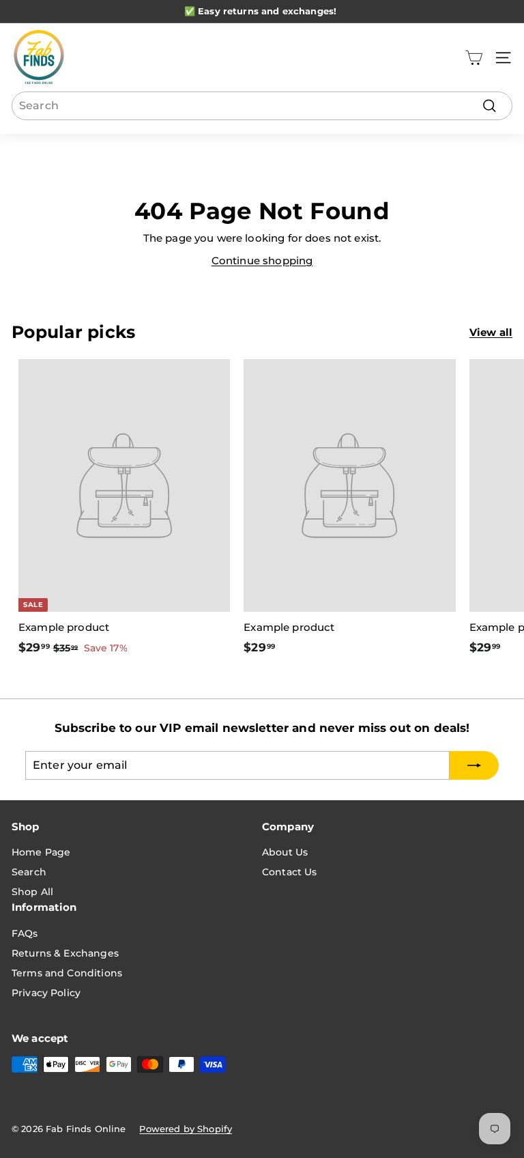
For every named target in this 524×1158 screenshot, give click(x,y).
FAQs (25, 933)
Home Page (41, 852)
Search (29, 872)
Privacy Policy (46, 993)
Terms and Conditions (67, 973)
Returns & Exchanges (65, 953)
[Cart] (474, 58)
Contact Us (289, 872)
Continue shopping (262, 260)
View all (490, 332)
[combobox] (262, 105)
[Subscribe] (474, 765)
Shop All (32, 892)
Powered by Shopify (185, 1128)
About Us (285, 852)
